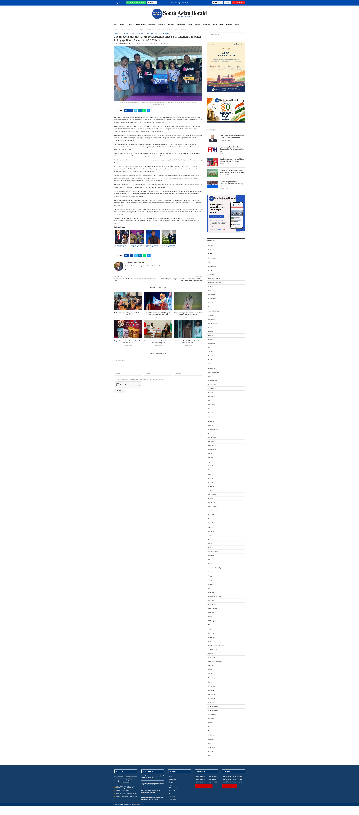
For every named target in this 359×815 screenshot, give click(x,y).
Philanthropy (212, 294)
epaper (210, 286)
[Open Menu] (115, 24)
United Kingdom (213, 250)
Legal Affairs (212, 449)
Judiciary (211, 274)
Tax (209, 262)
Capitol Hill (211, 600)
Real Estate (211, 360)
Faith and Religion (213, 372)
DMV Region (212, 621)
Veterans (211, 417)
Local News (211, 698)
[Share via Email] (148, 110)
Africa (210, 511)
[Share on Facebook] (131, 110)
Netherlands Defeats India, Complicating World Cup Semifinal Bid (232, 149)
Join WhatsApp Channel (137, 2)
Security (210, 457)
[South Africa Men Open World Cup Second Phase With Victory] (212, 162)
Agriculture (211, 462)
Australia (211, 527)
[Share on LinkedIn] (140, 110)
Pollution (210, 392)
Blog (209, 755)
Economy (197, 24)
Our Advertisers (217, 2)
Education (211, 486)
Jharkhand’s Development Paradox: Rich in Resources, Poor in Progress (232, 171)
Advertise (227, 2)
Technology (206, 24)
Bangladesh (211, 727)
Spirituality (211, 657)
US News (129, 24)
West (209, 629)
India (209, 743)
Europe (210, 498)
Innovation (211, 343)
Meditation (211, 531)
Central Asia (212, 515)
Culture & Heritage (214, 311)
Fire (209, 400)
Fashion (210, 470)
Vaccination (211, 396)
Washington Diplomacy (215, 596)
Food (209, 376)
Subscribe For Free (238, 2)
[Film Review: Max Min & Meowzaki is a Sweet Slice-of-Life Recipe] (188, 329)
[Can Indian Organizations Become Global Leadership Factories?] (212, 138)
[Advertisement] (126, 13)
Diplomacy (211, 637)
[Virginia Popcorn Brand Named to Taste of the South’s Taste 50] (128, 329)
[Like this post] (127, 110)
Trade (210, 576)
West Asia (211, 290)
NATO (210, 254)
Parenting (211, 592)
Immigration (181, 24)
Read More (126, 782)
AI (209, 539)
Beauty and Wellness (214, 282)
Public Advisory (213, 429)
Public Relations (213, 413)
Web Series (211, 315)
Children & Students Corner (216, 645)
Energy (210, 547)
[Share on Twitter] (135, 110)
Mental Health (212, 323)
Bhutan (210, 723)
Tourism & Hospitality (214, 568)
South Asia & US (213, 710)
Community (211, 702)
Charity (210, 409)
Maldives (211, 718)
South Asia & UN (213, 706)
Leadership (211, 404)
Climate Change (213, 551)
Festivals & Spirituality (215, 661)
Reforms (210, 425)
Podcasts (211, 612)
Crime (210, 572)
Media (210, 543)
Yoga (209, 535)
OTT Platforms (212, 299)
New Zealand (212, 258)
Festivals (211, 335)
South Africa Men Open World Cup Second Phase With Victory (232, 160)
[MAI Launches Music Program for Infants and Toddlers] (128, 301)
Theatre (210, 352)
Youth (210, 453)
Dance (210, 327)
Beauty (210, 246)
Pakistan (211, 739)
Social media (212, 388)
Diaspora (161, 24)
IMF (209, 559)
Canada (210, 478)
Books (210, 682)
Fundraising (211, 319)
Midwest (210, 625)
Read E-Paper (151, 2)
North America (212, 494)
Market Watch (212, 437)
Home (122, 24)
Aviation (210, 331)
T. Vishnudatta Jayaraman (124, 43)
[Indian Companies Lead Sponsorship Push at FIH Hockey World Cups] (212, 184)
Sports (221, 24)
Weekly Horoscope (214, 278)
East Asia (211, 519)
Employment (212, 368)
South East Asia (213, 523)
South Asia (151, 24)
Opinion (210, 665)
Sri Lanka (211, 735)
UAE (209, 347)
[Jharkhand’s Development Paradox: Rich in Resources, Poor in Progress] (212, 173)
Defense (210, 564)
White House (212, 604)
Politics (210, 482)
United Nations (141, 24)
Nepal (210, 731)
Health (190, 24)
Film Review (211, 445)
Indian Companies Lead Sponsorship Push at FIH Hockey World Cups (231, 184)
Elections (211, 441)
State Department (213, 466)
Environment (212, 384)
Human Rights (212, 380)
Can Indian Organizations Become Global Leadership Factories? (232, 137)
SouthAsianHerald (138, 804)
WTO (209, 364)
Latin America (212, 506)
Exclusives (171, 24)
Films (209, 474)
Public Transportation (214, 356)
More (236, 24)
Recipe (210, 339)
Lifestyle (229, 24)
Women (210, 580)
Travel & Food (212, 649)
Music (210, 588)
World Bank (211, 555)
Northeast (211, 633)
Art (209, 433)
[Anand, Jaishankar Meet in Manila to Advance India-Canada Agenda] (158, 329)
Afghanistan (212, 714)
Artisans (210, 584)
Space (210, 490)
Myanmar (211, 270)
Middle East (211, 502)
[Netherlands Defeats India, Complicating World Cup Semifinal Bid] (212, 149)
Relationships (212, 266)
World (215, 24)
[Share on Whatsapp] (144, 110)
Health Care (211, 307)
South (210, 617)
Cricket (210, 303)
